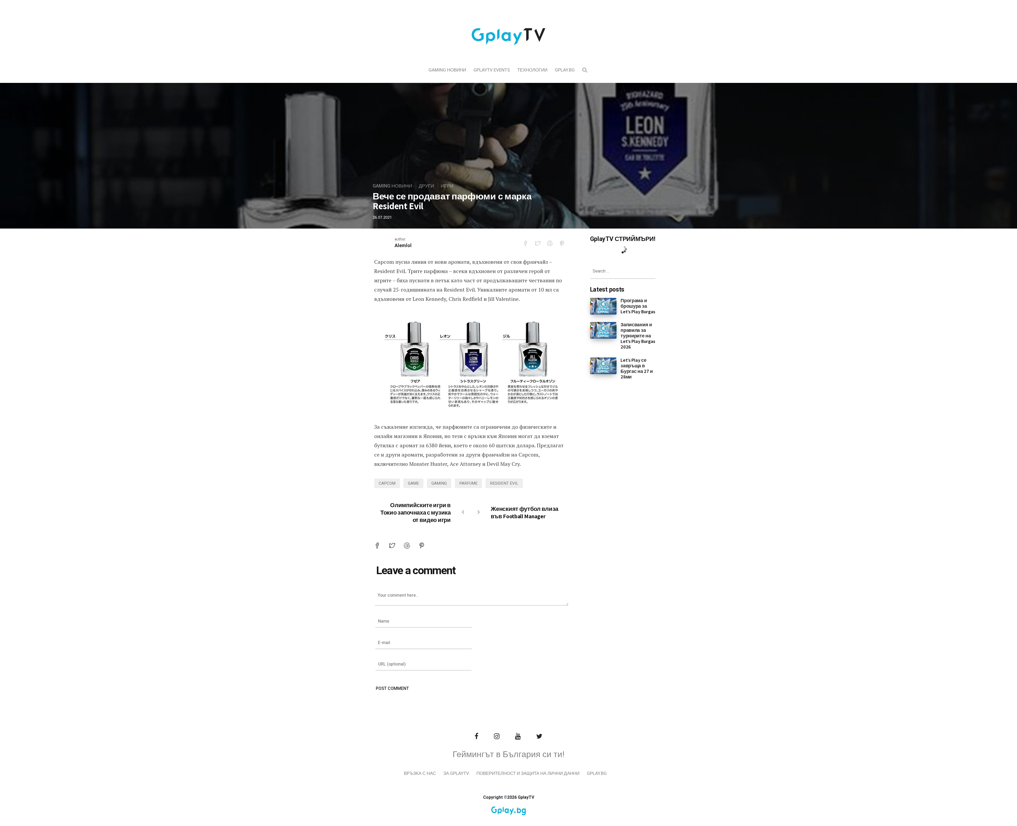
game (413, 483)
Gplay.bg (565, 70)
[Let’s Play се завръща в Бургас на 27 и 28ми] (603, 365)
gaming (439, 483)
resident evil (504, 483)
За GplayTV (456, 773)
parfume (468, 483)
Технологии (532, 70)
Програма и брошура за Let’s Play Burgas (638, 306)
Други (426, 186)
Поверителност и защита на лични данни (527, 773)
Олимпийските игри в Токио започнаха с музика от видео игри (415, 512)
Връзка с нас (420, 773)
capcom (387, 483)
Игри (447, 186)
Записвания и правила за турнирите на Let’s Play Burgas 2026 (638, 336)
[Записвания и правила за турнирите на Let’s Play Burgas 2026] (603, 330)
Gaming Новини (447, 70)
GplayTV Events (492, 70)
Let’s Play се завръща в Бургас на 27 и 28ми (637, 368)
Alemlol (403, 245)
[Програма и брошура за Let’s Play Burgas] (603, 306)
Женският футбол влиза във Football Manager (524, 512)
